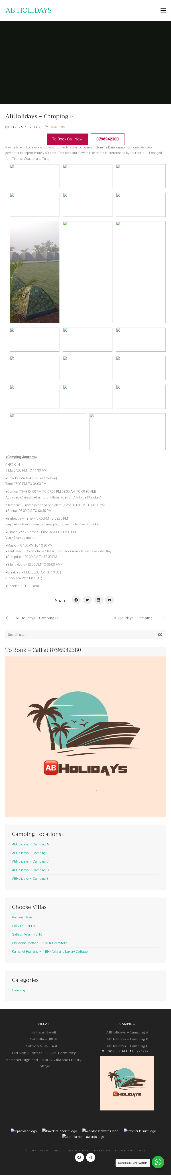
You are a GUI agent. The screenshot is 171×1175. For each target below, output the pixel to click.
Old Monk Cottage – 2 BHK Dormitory (39, 943)
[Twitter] (87, 600)
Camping (58, 127)
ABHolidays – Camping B (30, 853)
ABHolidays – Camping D (30, 870)
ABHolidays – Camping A (30, 844)
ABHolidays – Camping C (30, 861)
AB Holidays (133, 1151)
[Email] (109, 600)
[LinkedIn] (98, 600)
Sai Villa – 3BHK (23, 926)
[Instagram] (90, 1157)
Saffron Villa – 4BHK (27, 934)
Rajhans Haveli (22, 917)
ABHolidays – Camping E (30, 878)
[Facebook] (76, 600)
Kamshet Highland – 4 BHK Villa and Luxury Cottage (50, 951)
